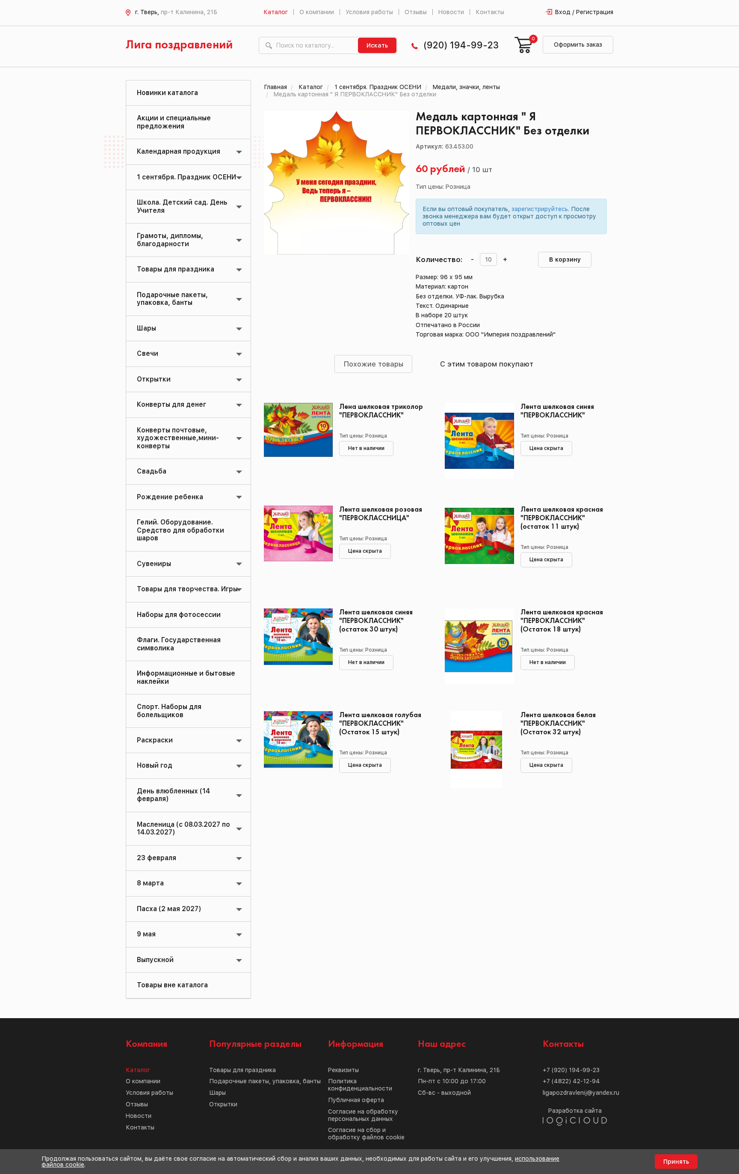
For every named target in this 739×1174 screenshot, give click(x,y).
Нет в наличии (366, 448)
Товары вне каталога (172, 985)
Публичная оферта (356, 1100)
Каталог (275, 12)
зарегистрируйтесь (539, 209)
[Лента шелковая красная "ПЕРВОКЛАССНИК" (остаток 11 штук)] (476, 544)
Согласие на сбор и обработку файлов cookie (366, 1133)
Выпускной (155, 960)
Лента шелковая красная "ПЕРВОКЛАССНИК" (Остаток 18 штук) (561, 621)
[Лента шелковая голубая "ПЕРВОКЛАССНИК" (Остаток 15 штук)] (295, 749)
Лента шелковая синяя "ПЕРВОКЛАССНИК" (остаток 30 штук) (376, 621)
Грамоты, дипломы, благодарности (170, 239)
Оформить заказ (578, 44)
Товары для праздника (175, 269)
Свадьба (151, 471)
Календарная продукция (178, 151)
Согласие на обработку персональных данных (363, 1115)
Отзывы (416, 12)
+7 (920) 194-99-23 (571, 1070)
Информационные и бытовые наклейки (186, 677)
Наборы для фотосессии (179, 615)
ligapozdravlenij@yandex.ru (581, 1092)
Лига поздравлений (179, 45)
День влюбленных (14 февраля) (173, 795)
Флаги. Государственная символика (179, 644)
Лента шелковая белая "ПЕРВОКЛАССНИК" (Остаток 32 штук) (558, 724)
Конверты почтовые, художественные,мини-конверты (178, 438)
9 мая (146, 934)
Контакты (490, 12)
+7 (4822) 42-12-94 (571, 1081)
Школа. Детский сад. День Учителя (182, 206)
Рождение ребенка (170, 497)
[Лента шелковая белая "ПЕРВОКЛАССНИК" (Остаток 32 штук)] (476, 749)
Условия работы (369, 12)
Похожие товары (373, 364)
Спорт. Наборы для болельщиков (169, 710)
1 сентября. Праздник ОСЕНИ (186, 177)
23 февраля (156, 858)
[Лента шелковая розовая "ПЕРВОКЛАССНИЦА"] (295, 544)
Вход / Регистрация (584, 12)
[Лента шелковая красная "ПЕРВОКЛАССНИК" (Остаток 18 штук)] (476, 646)
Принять (676, 1161)
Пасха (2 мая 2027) (169, 909)
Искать (377, 45)
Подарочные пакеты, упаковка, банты (172, 299)
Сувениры (154, 564)
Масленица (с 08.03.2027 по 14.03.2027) (183, 828)
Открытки (154, 379)
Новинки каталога (167, 93)
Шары (146, 328)
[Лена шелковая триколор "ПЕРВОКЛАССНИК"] (295, 441)
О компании (316, 12)
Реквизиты (343, 1070)
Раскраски (155, 740)
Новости (451, 12)
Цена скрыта (546, 448)
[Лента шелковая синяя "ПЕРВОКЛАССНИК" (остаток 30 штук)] (295, 646)
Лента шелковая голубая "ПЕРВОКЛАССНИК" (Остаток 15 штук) (380, 724)
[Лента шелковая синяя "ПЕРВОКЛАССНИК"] (476, 441)
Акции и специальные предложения (174, 122)
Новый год (154, 765)
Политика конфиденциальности (360, 1085)
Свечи (147, 353)
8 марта (150, 883)
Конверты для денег (171, 404)
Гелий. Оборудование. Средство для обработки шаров (180, 530)
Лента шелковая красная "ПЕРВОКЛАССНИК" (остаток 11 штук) (561, 518)
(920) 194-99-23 (461, 45)
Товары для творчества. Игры (187, 589)
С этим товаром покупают (486, 364)
